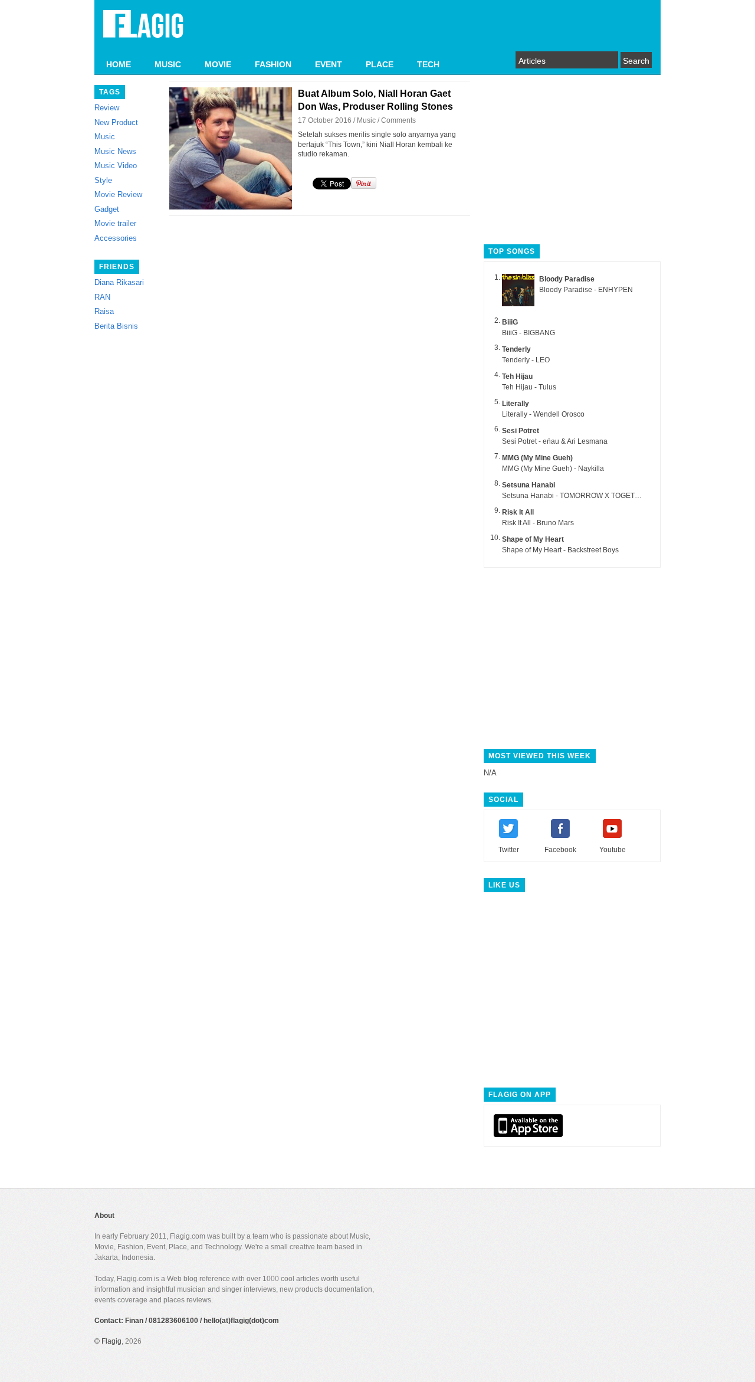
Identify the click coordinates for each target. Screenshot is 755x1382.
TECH (428, 64)
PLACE (379, 64)
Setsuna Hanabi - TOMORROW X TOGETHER (576, 496)
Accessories (115, 238)
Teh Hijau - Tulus (529, 387)
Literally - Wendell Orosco (543, 414)
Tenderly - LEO (526, 360)
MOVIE (218, 64)
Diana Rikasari (119, 282)
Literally (515, 403)
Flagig (111, 1341)
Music (104, 136)
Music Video (115, 165)
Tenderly (516, 349)
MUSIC (168, 64)
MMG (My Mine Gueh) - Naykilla (553, 468)
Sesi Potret (520, 431)
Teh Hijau (517, 376)
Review (106, 107)
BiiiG (510, 322)
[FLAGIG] (143, 31)
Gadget (106, 209)
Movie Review (118, 194)
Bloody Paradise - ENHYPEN (586, 290)
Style (103, 180)
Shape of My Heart (533, 539)
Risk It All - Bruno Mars (538, 523)
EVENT (328, 64)
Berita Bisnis (116, 326)
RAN (102, 297)
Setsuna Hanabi (528, 485)
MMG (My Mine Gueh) (537, 458)
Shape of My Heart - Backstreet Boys (560, 550)
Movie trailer (115, 223)
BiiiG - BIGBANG (528, 333)
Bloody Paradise (567, 279)
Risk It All (518, 512)
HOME (118, 64)
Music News (115, 151)
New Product (116, 122)
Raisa (104, 311)
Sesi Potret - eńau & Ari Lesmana (555, 441)
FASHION (273, 64)
